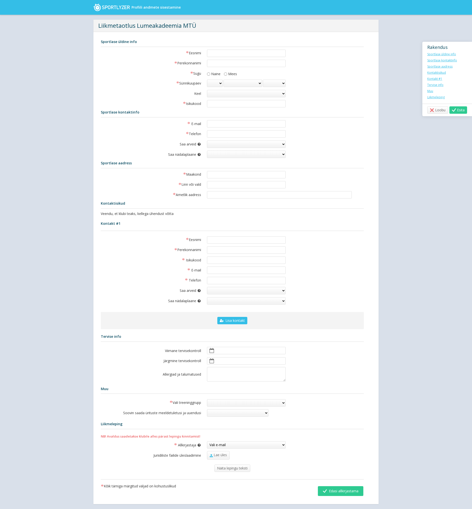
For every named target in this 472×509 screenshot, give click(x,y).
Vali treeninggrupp (187, 403)
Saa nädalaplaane (151, 154)
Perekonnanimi (189, 63)
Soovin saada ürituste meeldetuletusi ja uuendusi (162, 412)
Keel (197, 93)
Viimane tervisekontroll (183, 350)
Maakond (193, 175)
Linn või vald (191, 185)
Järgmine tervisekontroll (182, 360)
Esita (461, 110)
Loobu (440, 110)
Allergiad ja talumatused (182, 374)
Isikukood (193, 104)
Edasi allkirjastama (343, 491)
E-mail (195, 124)
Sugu (197, 74)
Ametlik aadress (188, 195)
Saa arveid (193, 143)
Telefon (195, 134)
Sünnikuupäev (190, 83)
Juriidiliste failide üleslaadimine (177, 455)
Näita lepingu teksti (232, 468)
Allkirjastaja (191, 445)
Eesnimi (195, 53)
